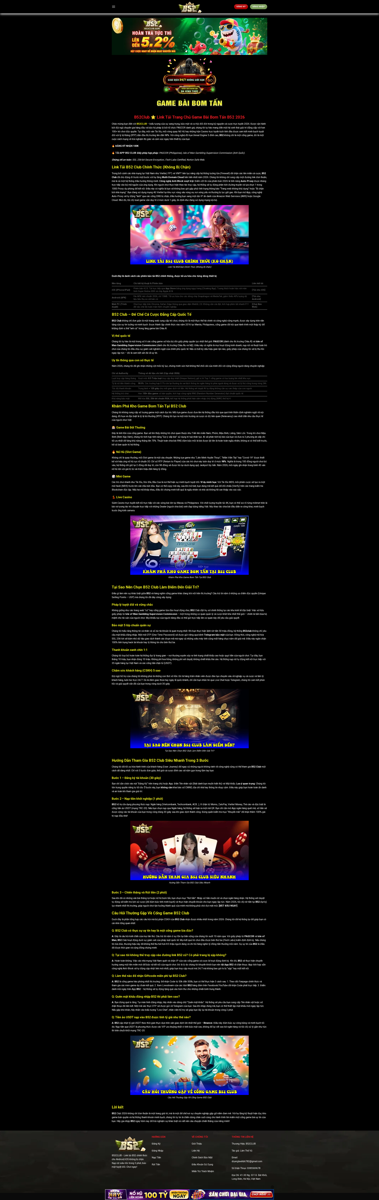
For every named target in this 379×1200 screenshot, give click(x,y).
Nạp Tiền (156, 1157)
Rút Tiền (156, 1164)
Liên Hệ (196, 1150)
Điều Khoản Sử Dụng (202, 1164)
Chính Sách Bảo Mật (202, 1157)
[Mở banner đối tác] (147, 1194)
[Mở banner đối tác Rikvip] (232, 1194)
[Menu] (113, 6)
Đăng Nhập (157, 1150)
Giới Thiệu (197, 1143)
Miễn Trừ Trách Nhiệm (203, 1171)
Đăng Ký (156, 1143)
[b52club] (189, 7)
